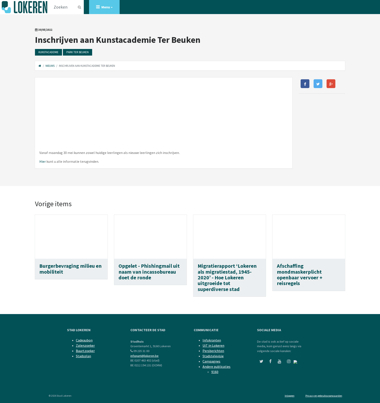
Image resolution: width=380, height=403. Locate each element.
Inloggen (289, 395)
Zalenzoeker (85, 345)
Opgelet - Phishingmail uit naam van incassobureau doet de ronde (149, 271)
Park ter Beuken (77, 52)
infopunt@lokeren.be (144, 356)
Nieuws (50, 65)
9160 (214, 372)
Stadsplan (83, 356)
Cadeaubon (84, 340)
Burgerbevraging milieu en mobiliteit (70, 268)
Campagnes (211, 361)
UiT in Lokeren (213, 345)
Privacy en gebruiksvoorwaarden (323, 395)
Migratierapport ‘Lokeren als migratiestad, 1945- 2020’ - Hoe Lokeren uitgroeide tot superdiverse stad (227, 277)
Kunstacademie (48, 52)
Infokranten (212, 340)
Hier (42, 161)
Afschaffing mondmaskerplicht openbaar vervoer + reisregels (299, 274)
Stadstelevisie (213, 356)
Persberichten (213, 351)
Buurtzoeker (85, 351)
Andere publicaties (216, 366)
